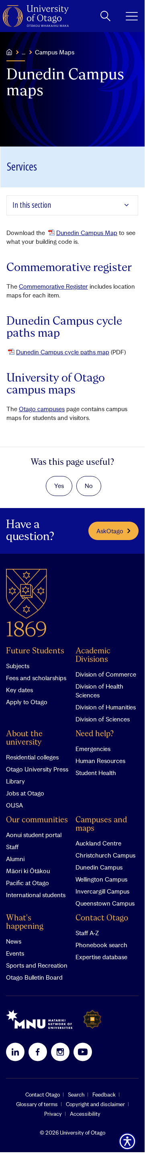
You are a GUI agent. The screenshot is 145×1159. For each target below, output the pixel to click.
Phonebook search (101, 945)
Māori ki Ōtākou (28, 871)
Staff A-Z (87, 933)
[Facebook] (38, 1051)
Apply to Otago (26, 702)
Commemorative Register (53, 286)
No (89, 485)
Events (15, 953)
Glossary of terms (37, 1104)
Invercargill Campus (102, 891)
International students (35, 895)
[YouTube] (83, 1051)
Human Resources (100, 760)
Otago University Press (37, 769)
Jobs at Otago (25, 793)
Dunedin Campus (99, 867)
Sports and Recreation (36, 965)
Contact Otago (102, 918)
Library (15, 781)
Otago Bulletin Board (34, 977)
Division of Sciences (103, 719)
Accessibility (85, 1114)
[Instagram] (60, 1051)
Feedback (104, 1094)
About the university (24, 738)
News (13, 941)
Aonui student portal (33, 835)
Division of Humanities (106, 707)
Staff (12, 847)
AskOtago (109, 531)
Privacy (53, 1114)
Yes (59, 485)
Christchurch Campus (105, 855)
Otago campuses (42, 409)
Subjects (17, 666)
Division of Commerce (106, 674)
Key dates (19, 690)
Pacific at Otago (27, 883)
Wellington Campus (101, 879)
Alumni (15, 859)
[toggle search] (105, 16)
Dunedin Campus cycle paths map (62, 352)
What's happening (24, 922)
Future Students (35, 651)
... (23, 52)
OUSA (14, 805)
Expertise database (101, 957)
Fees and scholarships (36, 678)
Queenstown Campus (105, 903)
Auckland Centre (98, 843)
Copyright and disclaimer (95, 1104)
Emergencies (93, 748)
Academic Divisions (93, 655)
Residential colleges (32, 757)
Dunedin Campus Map (86, 232)
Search (76, 1094)
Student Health (96, 772)
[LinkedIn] (15, 1051)
